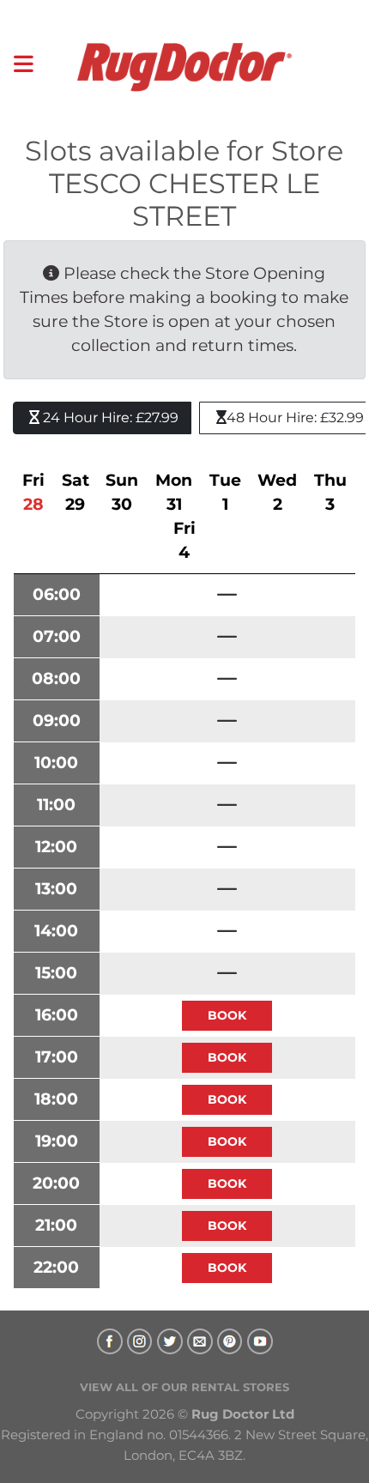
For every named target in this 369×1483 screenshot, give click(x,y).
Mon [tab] (173, 492)
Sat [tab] (75, 492)
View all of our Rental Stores (184, 1387)
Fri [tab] (33, 492)
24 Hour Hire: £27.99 (108, 417)
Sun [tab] (122, 492)
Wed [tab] (277, 492)
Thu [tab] (330, 492)
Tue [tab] (225, 492)
